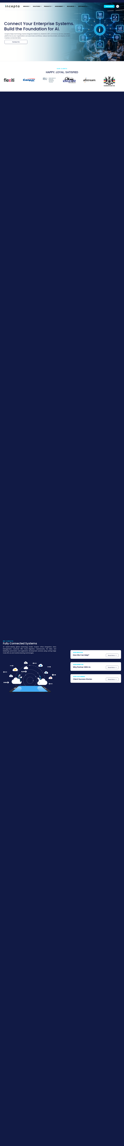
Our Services (78, 652)
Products (47, 6)
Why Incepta (82, 6)
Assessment (59, 6)
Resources (70, 6)
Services (26, 6)
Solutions (36, 6)
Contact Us (109, 6)
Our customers (79, 677)
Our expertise (78, 664)
